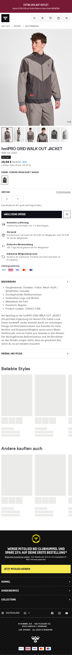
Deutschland (13, 613)
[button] (43, 18)
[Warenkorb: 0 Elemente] (59, 18)
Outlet (5, 26)
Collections (8, 599)
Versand (11, 232)
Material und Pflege (11, 353)
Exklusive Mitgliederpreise (22, 254)
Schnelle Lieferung (17, 222)
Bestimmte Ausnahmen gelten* (17, 557)
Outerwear (32, 26)
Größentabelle (63, 192)
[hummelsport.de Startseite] (5, 18)
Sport (17, 26)
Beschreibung (8, 281)
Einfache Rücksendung (20, 244)
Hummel (5, 581)
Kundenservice (10, 590)
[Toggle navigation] (34, 18)
